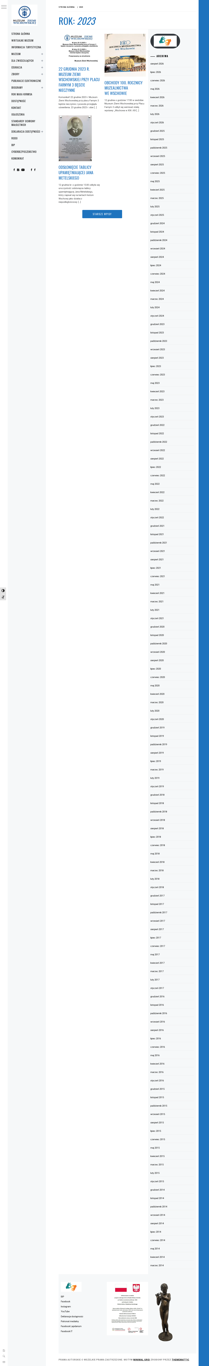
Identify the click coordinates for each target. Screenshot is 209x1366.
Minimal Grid (141, 1360)
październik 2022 (158, 442)
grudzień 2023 (157, 324)
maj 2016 (155, 1055)
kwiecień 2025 (157, 189)
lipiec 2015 (155, 1131)
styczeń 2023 (157, 416)
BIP (13, 145)
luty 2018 (154, 879)
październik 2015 (158, 1105)
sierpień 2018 (157, 828)
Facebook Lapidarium (71, 1326)
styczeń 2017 (157, 988)
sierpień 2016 (157, 1030)
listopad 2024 (157, 231)
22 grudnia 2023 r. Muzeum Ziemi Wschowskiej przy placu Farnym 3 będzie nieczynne (79, 79)
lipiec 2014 (155, 1231)
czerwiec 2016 (157, 1047)
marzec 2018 (157, 870)
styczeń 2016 (157, 1080)
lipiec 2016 (155, 1038)
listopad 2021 (157, 534)
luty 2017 (154, 979)
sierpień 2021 (157, 559)
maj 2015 (155, 1147)
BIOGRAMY (17, 87)
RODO (14, 138)
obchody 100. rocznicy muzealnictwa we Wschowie (123, 88)
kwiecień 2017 (157, 963)
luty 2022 (154, 509)
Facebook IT (67, 1331)
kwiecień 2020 (157, 694)
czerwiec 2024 (157, 273)
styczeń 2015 (157, 1181)
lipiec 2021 (155, 568)
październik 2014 (158, 1206)
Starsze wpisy (102, 214)
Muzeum (16, 54)
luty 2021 (154, 610)
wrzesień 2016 (157, 1021)
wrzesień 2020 (157, 652)
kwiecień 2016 (157, 1063)
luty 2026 (154, 114)
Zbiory (15, 74)
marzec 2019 (157, 769)
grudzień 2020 (157, 626)
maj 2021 (155, 584)
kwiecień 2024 (157, 290)
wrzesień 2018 (157, 820)
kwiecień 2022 (157, 492)
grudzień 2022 (157, 425)
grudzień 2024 (157, 223)
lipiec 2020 (155, 668)
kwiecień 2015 (157, 1156)
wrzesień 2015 (157, 1114)
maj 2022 (155, 484)
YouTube (65, 1311)
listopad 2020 (157, 635)
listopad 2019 (157, 736)
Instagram (66, 1306)
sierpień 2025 (157, 164)
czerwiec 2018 (157, 845)
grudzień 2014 (157, 1189)
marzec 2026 (157, 105)
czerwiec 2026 (157, 80)
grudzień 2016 (157, 996)
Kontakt (16, 108)
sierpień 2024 (157, 257)
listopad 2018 (157, 803)
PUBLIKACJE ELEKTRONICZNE (26, 81)
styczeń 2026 (157, 122)
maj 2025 (155, 181)
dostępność (18, 101)
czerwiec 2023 (157, 374)
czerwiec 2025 (157, 173)
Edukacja (16, 67)
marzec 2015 (157, 1164)
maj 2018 (155, 853)
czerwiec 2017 (157, 946)
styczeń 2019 (157, 786)
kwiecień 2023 (157, 391)
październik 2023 (158, 341)
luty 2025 (154, 206)
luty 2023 (154, 408)
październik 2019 (158, 744)
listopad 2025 (157, 139)
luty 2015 (154, 1173)
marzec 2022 (157, 500)
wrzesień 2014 (157, 1215)
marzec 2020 (157, 702)
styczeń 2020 (157, 719)
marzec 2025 (157, 198)
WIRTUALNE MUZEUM (22, 40)
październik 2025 (158, 147)
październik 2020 (158, 643)
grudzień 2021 (157, 526)
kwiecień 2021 (157, 593)
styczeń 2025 (157, 215)
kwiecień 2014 (157, 1257)
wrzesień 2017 (157, 921)
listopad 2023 (157, 332)
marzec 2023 (157, 399)
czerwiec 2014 (157, 1240)
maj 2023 (155, 383)
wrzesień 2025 (157, 156)
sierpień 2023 (157, 357)
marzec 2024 (157, 299)
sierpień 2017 (157, 929)
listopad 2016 (157, 1005)
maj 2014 (155, 1248)
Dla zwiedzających (22, 60)
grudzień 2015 (157, 1089)
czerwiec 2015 (157, 1139)
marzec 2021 (157, 601)
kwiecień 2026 (157, 97)
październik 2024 (158, 240)
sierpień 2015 (157, 1122)
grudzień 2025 (157, 131)
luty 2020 (154, 710)
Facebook (65, 1301)
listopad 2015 (157, 1097)
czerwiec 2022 (157, 475)
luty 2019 (154, 778)
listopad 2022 (157, 433)
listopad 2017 (157, 904)
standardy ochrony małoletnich (23, 123)
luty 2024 (154, 307)
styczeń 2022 (157, 517)
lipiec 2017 (155, 937)
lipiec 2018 (155, 836)
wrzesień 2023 (157, 349)
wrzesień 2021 (157, 551)
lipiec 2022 (155, 467)
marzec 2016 (157, 1072)
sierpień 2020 (157, 660)
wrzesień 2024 (157, 248)
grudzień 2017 (157, 895)
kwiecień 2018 (157, 862)
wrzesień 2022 (157, 450)
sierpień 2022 (157, 458)
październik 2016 (158, 1013)
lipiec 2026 (155, 72)
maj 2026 (155, 89)
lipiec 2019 (155, 761)
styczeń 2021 (157, 618)
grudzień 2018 (157, 794)
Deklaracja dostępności (25, 131)
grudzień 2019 (157, 727)
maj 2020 (155, 685)
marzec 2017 (157, 971)
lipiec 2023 (155, 366)
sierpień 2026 (157, 63)
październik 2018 (158, 811)
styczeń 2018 (157, 887)
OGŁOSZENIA (18, 114)
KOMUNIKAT (17, 158)
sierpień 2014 (157, 1223)
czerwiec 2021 (157, 576)
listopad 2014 (157, 1198)
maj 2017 (155, 954)
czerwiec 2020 (157, 677)
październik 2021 (158, 542)
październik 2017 (158, 912)
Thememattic (180, 1360)
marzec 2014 (157, 1265)
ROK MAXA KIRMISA (21, 94)
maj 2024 (155, 282)
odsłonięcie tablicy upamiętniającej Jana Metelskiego (76, 172)
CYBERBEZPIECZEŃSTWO (24, 152)
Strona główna (20, 34)
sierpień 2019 (157, 752)
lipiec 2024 (155, 265)
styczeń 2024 (157, 315)
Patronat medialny (70, 1321)
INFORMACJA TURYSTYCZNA (26, 47)
